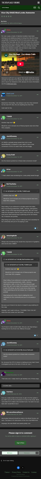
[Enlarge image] (14, 122)
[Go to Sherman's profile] (3, 374)
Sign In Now (20, 443)
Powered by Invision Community (20, 476)
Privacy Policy (16, 472)
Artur (8, 169)
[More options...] (37, 31)
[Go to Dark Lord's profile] (3, 95)
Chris (5, 21)
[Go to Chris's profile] (3, 31)
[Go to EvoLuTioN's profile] (3, 156)
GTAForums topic (11, 84)
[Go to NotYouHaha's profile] (3, 185)
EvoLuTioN (10, 155)
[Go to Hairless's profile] (3, 393)
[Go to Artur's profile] (3, 170)
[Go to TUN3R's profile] (3, 118)
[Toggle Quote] (4, 191)
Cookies (34, 472)
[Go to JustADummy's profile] (3, 137)
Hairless (9, 392)
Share (10, 453)
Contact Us (26, 472)
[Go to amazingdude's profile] (3, 237)
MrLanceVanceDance (14, 412)
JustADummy (11, 136)
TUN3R (9, 116)
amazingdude (11, 236)
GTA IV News (18, 23)
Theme (6, 472)
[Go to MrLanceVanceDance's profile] (3, 413)
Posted (14, 32)
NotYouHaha (11, 184)
